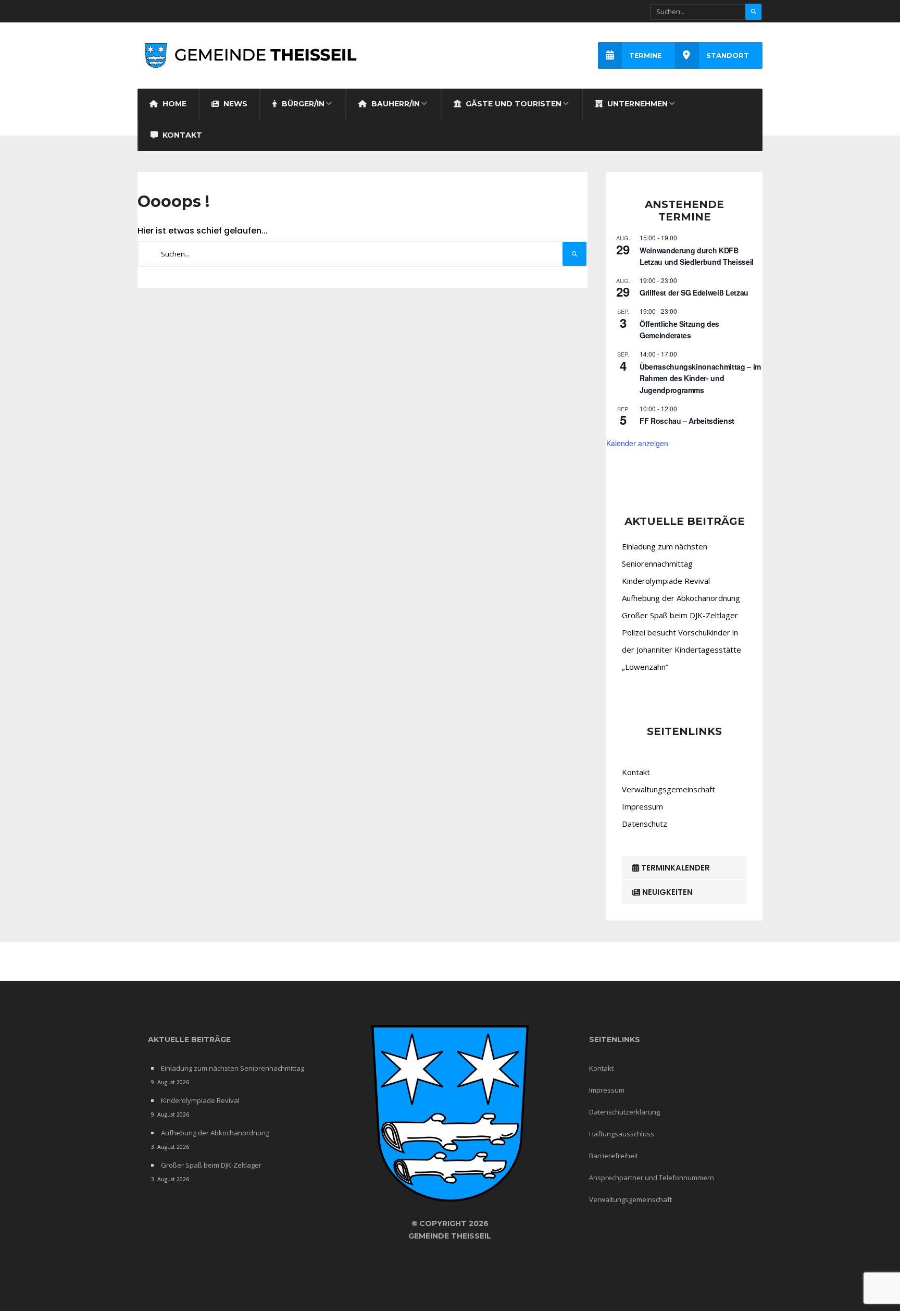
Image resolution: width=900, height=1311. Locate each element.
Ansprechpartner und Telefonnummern (651, 1177)
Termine (645, 55)
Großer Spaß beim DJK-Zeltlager (680, 615)
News (234, 103)
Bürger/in (302, 103)
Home (173, 103)
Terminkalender (674, 867)
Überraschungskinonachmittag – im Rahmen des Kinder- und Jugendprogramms (700, 378)
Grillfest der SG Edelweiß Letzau (694, 292)
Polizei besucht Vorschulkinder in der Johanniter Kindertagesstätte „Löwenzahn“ (681, 649)
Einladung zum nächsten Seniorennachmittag (232, 1068)
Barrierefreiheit (613, 1155)
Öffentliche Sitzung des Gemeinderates (679, 329)
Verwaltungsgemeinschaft (668, 789)
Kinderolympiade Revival (666, 580)
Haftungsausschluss (621, 1133)
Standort (727, 55)
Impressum (642, 806)
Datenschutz (644, 823)
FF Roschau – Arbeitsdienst (687, 420)
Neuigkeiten (666, 892)
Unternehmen (636, 103)
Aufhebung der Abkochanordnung (681, 598)
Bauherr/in (394, 103)
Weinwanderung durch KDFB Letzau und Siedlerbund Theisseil (697, 256)
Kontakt (181, 135)
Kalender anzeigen (637, 443)
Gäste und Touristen (512, 103)
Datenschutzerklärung (624, 1112)
